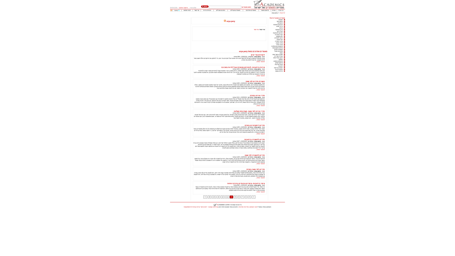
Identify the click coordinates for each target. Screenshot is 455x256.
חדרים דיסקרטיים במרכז (255, 125)
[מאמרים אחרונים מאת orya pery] (225, 21)
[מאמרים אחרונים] (171, 10)
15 (209, 197)
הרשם (186, 8)
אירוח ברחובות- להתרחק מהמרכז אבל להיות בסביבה (243, 67)
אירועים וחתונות (278, 24)
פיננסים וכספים (278, 61)
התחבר (181, 8)
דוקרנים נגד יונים (258, 55)
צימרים (250, 69)
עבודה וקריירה (278, 56)
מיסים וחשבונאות (277, 48)
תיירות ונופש (279, 71)
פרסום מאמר (265, 10)
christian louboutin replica (9, 210)
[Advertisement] (242, 16)
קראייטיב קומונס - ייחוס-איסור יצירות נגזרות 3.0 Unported (201, 207)
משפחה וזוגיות (278, 49)
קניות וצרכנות (279, 64)
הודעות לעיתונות (278, 33)
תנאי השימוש (253, 207)
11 (227, 197)
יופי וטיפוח (280, 39)
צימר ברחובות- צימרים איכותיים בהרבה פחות (246, 183)
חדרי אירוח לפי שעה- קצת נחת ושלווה (249, 111)
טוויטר (176, 10)
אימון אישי (280, 21)
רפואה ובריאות (278, 68)
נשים (281, 53)
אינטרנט (280, 23)
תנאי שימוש (187, 10)
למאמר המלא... (260, 61)
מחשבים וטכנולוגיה (277, 46)
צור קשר (196, 10)
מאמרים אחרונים (251, 10)
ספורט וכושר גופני (277, 54)
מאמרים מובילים (235, 10)
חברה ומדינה (279, 34)
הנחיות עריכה (207, 10)
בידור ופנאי (279, 26)
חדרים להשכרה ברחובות (254, 139)
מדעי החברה (279, 41)
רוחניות (280, 66)
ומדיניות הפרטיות (244, 207)
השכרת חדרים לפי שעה (255, 81)
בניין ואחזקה (279, 29)
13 (218, 197)
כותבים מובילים (220, 10)
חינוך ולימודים (279, 38)
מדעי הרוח (279, 44)
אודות (274, 10)
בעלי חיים (280, 31)
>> (253, 197)
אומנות (281, 20)
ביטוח (281, 28)
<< (205, 197)
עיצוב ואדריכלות (278, 58)
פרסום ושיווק (279, 63)
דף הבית (281, 10)
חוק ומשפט (279, 36)
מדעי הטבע (279, 43)
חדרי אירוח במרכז (257, 95)
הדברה (250, 56)
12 (223, 197)
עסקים (281, 59)
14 (214, 197)
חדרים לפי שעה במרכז (255, 169)
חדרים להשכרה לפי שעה (255, 155)
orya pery (257, 56)
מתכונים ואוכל (278, 51)
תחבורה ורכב (279, 69)
